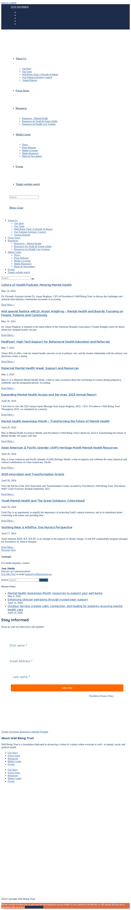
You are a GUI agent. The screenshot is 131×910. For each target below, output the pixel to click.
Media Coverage (22, 260)
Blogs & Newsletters (24, 266)
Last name (19, 670)
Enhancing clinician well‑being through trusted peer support (48, 599)
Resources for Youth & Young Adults (32, 246)
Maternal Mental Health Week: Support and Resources (40, 368)
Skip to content (8, 2)
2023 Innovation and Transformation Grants (32, 474)
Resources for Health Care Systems (32, 249)
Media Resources (22, 263)
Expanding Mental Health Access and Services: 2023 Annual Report (48, 394)
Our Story (19, 223)
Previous (5, 550)
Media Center (14, 252)
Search (4, 579)
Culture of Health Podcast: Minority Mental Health (36, 285)
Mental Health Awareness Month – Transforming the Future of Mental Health (55, 421)
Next (13, 550)
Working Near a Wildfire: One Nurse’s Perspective (36, 527)
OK (27, 907)
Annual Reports (22, 234)
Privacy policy (36, 907)
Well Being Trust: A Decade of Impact (33, 229)
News (17, 255)
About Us (13, 220)
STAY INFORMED (20, 7)
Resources (13, 240)
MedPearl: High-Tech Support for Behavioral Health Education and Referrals (55, 342)
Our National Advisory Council (30, 232)
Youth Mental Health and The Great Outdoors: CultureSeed (43, 501)
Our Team (19, 226)
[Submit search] (32, 278)
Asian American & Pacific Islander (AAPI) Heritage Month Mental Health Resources (59, 447)
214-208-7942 (8, 574)
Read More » (8, 304)
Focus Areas (14, 237)
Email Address (18, 655)
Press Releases (21, 258)
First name (16, 639)
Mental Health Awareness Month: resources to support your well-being (55, 593)
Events (11, 269)
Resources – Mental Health (27, 243)
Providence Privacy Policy (101, 696)
